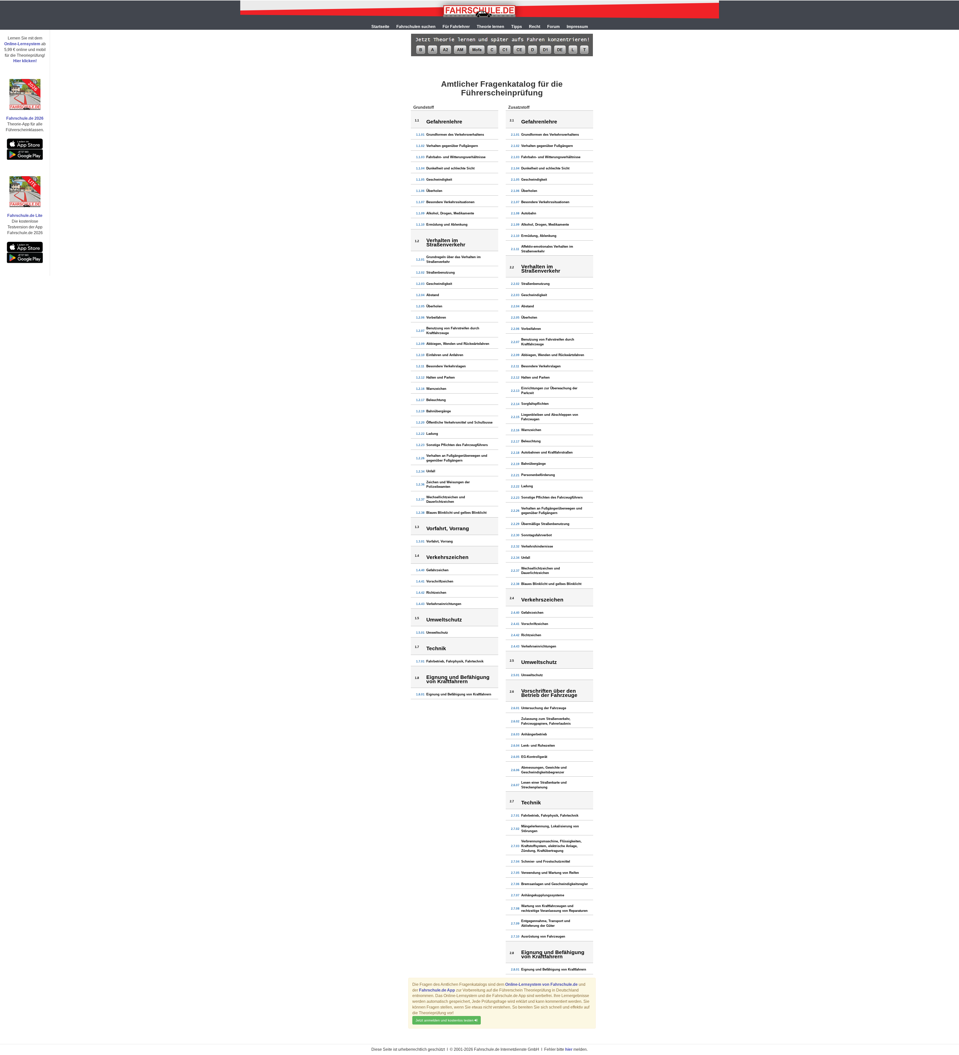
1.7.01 (420, 661)
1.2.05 (420, 306)
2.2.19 (515, 464)
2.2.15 (515, 417)
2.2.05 (515, 317)
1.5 (417, 618)
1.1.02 (420, 146)
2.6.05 (515, 757)
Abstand (432, 295)
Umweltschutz (437, 632)
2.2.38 (515, 584)
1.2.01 (420, 259)
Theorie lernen (490, 26)
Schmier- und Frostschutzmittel (545, 861)
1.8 (417, 678)
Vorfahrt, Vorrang (439, 541)
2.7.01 (515, 815)
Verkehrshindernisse (537, 546)
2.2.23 (515, 498)
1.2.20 (420, 422)
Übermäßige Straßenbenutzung (545, 524)
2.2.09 (515, 355)
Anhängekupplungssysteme (542, 895)
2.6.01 (515, 708)
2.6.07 (515, 785)
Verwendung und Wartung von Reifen (550, 873)
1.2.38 (420, 513)
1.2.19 (420, 411)
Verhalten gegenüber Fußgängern (452, 146)
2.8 (512, 953)
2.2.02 (515, 284)
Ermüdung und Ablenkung (447, 224)
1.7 (417, 647)
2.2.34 (515, 557)
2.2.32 (515, 546)
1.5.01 (420, 632)
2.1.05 (515, 179)
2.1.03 (515, 157)
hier (568, 1049)
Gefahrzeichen (437, 570)
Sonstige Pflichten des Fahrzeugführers (457, 445)
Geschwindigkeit (439, 179)
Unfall (430, 471)
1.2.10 (420, 355)
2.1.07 (515, 202)
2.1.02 (515, 146)
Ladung (432, 434)
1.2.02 (420, 272)
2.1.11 (515, 249)
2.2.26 (515, 511)
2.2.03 (515, 295)
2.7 (512, 801)
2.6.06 (515, 770)
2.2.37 (515, 570)
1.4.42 (420, 592)
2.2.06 (515, 329)
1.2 (417, 241)
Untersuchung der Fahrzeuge (543, 708)
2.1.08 (515, 213)
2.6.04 (515, 745)
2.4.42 (515, 635)
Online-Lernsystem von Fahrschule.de (541, 984)
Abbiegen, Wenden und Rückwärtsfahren (457, 344)
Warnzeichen (436, 389)
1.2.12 (420, 377)
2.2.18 (515, 453)
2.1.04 (515, 168)
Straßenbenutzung (440, 272)
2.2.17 (515, 441)
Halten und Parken (440, 377)
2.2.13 (515, 391)
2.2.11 (515, 366)
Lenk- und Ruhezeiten (538, 745)
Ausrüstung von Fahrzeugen (543, 936)
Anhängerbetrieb (534, 734)
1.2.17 (420, 400)
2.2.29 (515, 524)
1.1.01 (420, 134)
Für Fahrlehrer (456, 26)
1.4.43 (420, 604)
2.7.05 (515, 873)
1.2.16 (420, 389)
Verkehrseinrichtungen (443, 604)
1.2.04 (420, 295)
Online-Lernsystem (22, 44)
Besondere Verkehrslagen (446, 366)
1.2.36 (420, 484)
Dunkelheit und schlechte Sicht (450, 168)
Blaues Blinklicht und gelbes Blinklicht (456, 513)
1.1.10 (420, 224)
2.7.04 (515, 861)
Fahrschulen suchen (416, 26)
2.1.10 (515, 236)
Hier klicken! (25, 61)
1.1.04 (420, 168)
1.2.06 (420, 317)
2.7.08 (515, 908)
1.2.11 (420, 366)
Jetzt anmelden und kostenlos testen (445, 1020)
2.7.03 (515, 846)
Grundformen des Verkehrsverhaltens (455, 134)
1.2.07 (420, 331)
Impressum (577, 26)
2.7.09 (515, 923)
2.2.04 (515, 306)
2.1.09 (515, 224)
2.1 (512, 120)
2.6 (512, 691)
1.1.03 (420, 157)
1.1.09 (420, 213)
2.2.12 (515, 377)
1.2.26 (420, 458)
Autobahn (528, 213)
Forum (553, 26)
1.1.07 (420, 202)
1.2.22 (420, 434)
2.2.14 (515, 404)
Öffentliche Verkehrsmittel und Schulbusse (459, 422)
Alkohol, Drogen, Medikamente (450, 213)
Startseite (380, 26)
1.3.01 (420, 541)
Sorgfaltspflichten (535, 404)
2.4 (512, 598)
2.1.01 (515, 134)
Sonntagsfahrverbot (536, 535)
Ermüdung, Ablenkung (538, 236)
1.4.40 (420, 570)
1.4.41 (420, 581)
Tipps (516, 26)
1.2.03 (420, 284)
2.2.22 (515, 486)
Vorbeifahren (436, 317)
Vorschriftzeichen (439, 581)
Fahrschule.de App (437, 990)
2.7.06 (515, 884)
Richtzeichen (436, 592)
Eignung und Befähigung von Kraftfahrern (458, 694)
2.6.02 (515, 721)
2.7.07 (515, 895)
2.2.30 (515, 535)
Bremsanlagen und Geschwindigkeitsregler (554, 884)
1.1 (417, 120)
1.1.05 (420, 179)
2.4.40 (515, 612)
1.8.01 (420, 694)
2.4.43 (515, 646)
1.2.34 (420, 471)
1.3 (417, 527)
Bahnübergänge (438, 411)
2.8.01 (515, 969)
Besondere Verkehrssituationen (450, 202)
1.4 (417, 555)
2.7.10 (515, 936)
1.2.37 (420, 499)
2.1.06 (515, 191)
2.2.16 (515, 430)
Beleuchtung (436, 400)
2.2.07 (515, 342)
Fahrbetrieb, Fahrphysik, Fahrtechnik (454, 661)
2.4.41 (515, 624)
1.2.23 (420, 445)
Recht (534, 26)
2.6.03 (515, 734)
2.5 (512, 660)
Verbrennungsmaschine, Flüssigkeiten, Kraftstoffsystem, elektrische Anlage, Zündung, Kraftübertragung (551, 845)
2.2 (512, 267)
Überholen (434, 191)
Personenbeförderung (538, 475)
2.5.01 (515, 675)
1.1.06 (420, 191)
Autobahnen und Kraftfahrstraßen (547, 452)
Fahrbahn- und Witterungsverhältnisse (455, 157)
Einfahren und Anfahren (444, 355)
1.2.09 (420, 344)
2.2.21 (515, 475)
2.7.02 (515, 829)
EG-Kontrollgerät (534, 757)
